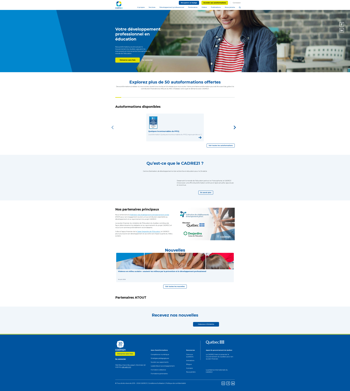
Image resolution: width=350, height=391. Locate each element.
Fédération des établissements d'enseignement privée (149, 235)
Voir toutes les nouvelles (175, 320)
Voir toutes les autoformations (221, 152)
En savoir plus (205, 206)
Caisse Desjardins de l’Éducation (148, 252)
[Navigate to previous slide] (112, 131)
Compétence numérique (160, 388)
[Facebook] (342, 24)
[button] (130, 293)
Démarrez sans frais (127, 60)
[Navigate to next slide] (234, 131)
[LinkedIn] (342, 30)
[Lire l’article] (140, 310)
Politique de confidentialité (183, 8)
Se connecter (147, 60)
